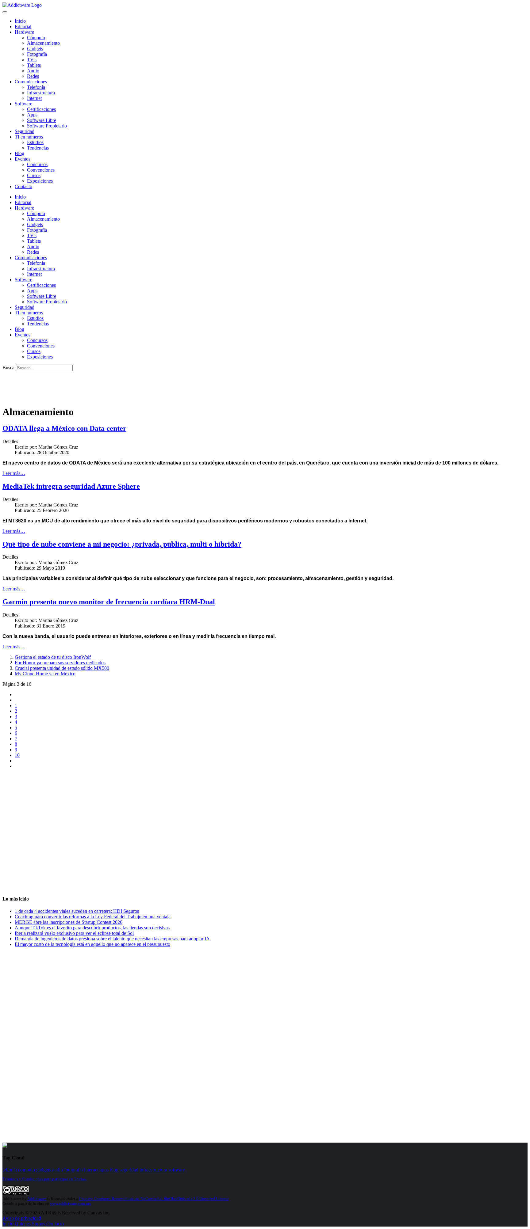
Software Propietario (47, 125)
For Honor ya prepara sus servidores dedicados (60, 662)
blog (114, 1169)
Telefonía (36, 87)
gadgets (43, 1169)
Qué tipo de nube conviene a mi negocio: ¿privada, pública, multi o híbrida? (121, 544)
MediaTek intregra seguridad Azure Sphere (71, 486)
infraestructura (153, 1169)
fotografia (73, 1169)
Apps (32, 114)
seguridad (129, 1169)
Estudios (35, 142)
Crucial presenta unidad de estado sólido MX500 (62, 668)
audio (57, 1169)
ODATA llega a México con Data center (64, 428)
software (176, 1169)
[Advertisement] (114, 385)
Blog (19, 153)
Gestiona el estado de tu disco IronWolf (53, 657)
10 (17, 755)
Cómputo (36, 37)
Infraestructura (41, 92)
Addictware (36, 1198)
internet (91, 1169)
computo (26, 1169)
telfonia (9, 1169)
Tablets (34, 65)
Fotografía (37, 54)
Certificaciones (41, 109)
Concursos (37, 164)
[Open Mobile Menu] (4, 12)
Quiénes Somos (30, 1223)
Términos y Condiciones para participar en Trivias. (44, 1179)
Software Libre (41, 120)
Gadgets (35, 48)
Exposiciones (40, 181)
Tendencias (38, 147)
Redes (33, 76)
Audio (33, 70)
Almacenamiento (43, 43)
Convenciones (41, 170)
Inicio (7, 1223)
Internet (34, 98)
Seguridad (24, 131)
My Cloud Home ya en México (45, 673)
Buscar (9, 367)
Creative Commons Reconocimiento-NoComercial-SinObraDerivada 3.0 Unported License (154, 1198)
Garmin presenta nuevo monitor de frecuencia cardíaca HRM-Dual (108, 602)
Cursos (33, 175)
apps (104, 1169)
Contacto (23, 186)
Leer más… (13, 473)
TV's (31, 59)
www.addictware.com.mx (70, 1203)
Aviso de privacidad (21, 1218)
